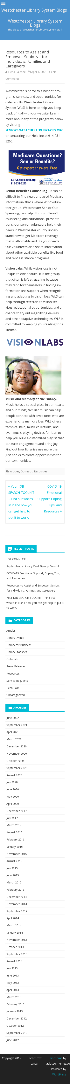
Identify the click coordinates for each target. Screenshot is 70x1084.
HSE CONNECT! (16, 559)
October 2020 (15, 761)
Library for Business (19, 645)
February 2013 (15, 1004)
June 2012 (12, 1040)
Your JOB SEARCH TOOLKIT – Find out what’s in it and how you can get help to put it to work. (35, 603)
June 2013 (12, 975)
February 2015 (15, 889)
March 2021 (13, 739)
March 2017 (13, 825)
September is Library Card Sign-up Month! (32, 566)
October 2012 (15, 1025)
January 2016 (14, 846)
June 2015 (12, 875)
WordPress (59, 1074)
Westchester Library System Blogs (35, 23)
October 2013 (15, 947)
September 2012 (16, 1033)
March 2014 (13, 925)
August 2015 (14, 861)
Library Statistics (16, 652)
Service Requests (17, 681)
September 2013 (16, 954)
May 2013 (12, 983)
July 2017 (12, 818)
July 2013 (12, 968)
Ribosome (56, 1058)
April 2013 (12, 990)
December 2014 (16, 897)
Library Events (15, 638)
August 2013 (14, 961)
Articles (14, 471)
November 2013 (16, 940)
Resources (40, 471)
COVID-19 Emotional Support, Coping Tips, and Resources (50, 498)
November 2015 (16, 854)
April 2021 (12, 732)
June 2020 (12, 789)
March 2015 (13, 882)
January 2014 (14, 932)
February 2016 (15, 839)
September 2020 (16, 768)
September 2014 (16, 911)
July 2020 (12, 782)
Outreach (26, 471)
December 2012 (16, 1018)
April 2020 (12, 804)
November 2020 (16, 753)
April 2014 (12, 918)
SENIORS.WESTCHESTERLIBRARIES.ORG (34, 130)
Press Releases (15, 666)
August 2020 (14, 775)
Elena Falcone (17, 72)
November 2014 (16, 904)
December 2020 (16, 746)
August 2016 (14, 832)
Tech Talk (12, 688)
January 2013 (14, 1011)
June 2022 (12, 718)
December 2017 (16, 811)
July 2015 (12, 868)
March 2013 (13, 997)
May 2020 (12, 796)
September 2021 (16, 725)
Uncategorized (15, 695)
